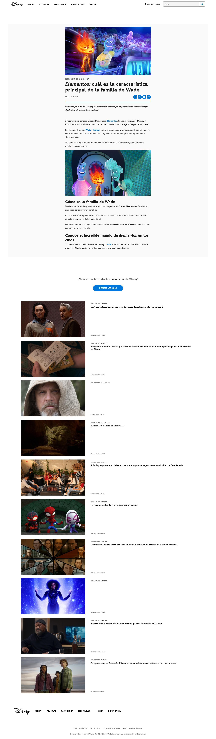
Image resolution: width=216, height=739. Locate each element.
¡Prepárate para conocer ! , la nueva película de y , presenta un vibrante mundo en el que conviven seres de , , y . (107, 123)
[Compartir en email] (144, 97)
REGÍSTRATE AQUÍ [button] (108, 288)
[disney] (22, 711)
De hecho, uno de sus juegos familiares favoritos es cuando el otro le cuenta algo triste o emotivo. (107, 226)
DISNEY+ (38, 711)
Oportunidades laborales (112, 728)
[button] (155, 4)
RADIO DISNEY (67, 711)
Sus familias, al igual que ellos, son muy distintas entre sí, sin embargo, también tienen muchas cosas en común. (104, 144)
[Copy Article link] (149, 97)
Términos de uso (95, 728)
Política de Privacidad (81, 728)
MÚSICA (99, 711)
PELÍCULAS (51, 711)
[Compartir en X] (140, 97)
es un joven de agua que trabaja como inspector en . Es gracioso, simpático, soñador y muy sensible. (106, 208)
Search (202, 4)
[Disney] (16, 4)
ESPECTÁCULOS (85, 711)
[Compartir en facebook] (135, 97)
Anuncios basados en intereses (132, 728)
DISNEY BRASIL (114, 711)
